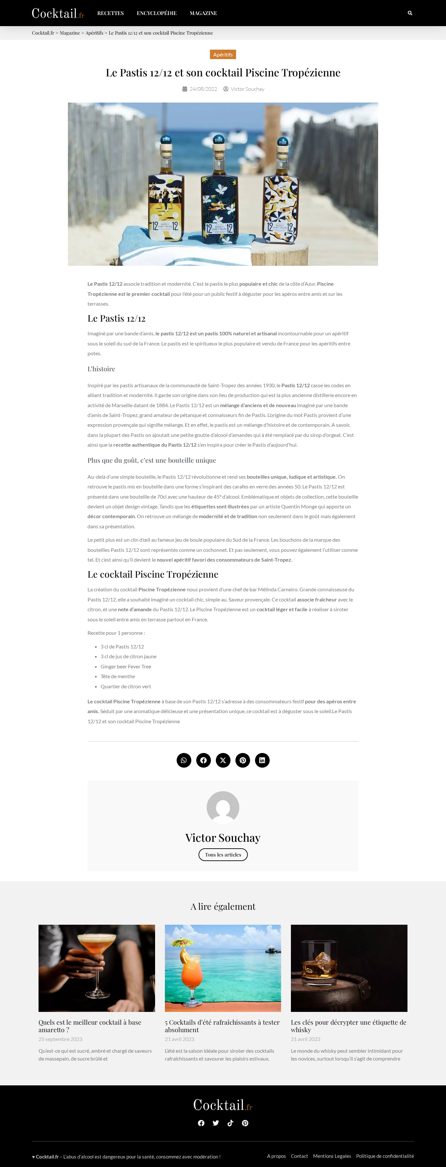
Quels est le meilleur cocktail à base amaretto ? (90, 1026)
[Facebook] (201, 1123)
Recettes (110, 13)
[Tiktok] (230, 1123)
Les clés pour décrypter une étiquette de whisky (348, 1026)
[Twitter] (215, 1123)
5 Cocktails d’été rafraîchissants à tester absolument (222, 1026)
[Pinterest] (245, 1123)
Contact (299, 1156)
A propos (276, 1156)
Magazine (203, 13)
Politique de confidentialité (385, 1156)
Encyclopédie (157, 13)
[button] (410, 13)
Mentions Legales (332, 1156)
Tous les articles (223, 854)
